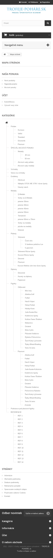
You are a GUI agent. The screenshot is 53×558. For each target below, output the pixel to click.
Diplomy (14, 269)
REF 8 (20, 441)
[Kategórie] (6, 123)
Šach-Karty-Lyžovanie (33, 341)
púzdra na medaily (25, 226)
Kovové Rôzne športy (26, 255)
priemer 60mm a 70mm (26, 219)
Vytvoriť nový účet (11, 105)
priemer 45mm (23, 209)
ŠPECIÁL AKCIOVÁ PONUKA (22, 148)
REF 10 (20, 448)
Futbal (27, 298)
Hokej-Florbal (30, 305)
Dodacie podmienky (11, 482)
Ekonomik (21, 141)
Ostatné (28, 326)
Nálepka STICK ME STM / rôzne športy (32, 184)
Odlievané (21, 287)
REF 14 (20, 462)
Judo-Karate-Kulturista (33, 369)
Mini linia (28, 291)
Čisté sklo (28, 241)
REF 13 (20, 459)
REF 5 (20, 430)
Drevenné (21, 273)
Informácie (8, 476)
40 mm (27, 155)
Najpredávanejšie (10, 84)
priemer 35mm (23, 201)
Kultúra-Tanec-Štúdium (33, 319)
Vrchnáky (14, 169)
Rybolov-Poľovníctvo (33, 337)
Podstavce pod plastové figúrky (22, 409)
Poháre (13, 126)
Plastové (21, 144)
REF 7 (20, 437)
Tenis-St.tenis (30, 348)
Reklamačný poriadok (12, 486)
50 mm (27, 159)
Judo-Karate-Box (31, 312)
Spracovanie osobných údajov (15, 489)
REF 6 (20, 434)
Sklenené (21, 237)
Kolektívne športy (31, 316)
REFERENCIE (16, 412)
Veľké (20, 134)
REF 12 (20, 455)
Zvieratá (28, 405)
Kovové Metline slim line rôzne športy (32, 266)
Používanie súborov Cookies (15, 493)
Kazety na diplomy (25, 276)
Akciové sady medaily (26, 166)
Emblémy (14, 176)
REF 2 (20, 419)
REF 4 (20, 426)
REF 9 (20, 444)
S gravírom (29, 248)
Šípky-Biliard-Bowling (33, 344)
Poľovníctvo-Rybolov (32, 391)
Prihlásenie (34, 2)
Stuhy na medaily (24, 223)
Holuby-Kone (29, 309)
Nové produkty (9, 80)
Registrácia (45, 2)
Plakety (13, 234)
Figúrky (13, 284)
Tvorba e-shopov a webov (26, 551)
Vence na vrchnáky (18, 173)
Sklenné (21, 230)
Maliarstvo (29, 323)
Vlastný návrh (23, 187)
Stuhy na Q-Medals (25, 198)
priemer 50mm (23, 212)
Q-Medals (21, 194)
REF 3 (20, 423)
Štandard (21, 137)
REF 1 (20, 416)
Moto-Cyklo (29, 330)
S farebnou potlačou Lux (34, 244)
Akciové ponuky (10, 87)
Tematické (22, 216)
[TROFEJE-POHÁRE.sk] (26, 10)
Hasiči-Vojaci (30, 301)
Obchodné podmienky (12, 479)
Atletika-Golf (29, 294)
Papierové (21, 280)
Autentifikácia (9, 102)
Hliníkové (21, 180)
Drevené (21, 259)
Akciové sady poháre (26, 162)
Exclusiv (21, 130)
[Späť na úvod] (4, 54)
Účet (4, 535)
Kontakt (24, 2)
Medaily (21, 151)
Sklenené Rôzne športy (26, 251)
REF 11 (20, 451)
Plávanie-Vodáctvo (32, 334)
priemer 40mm (23, 205)
